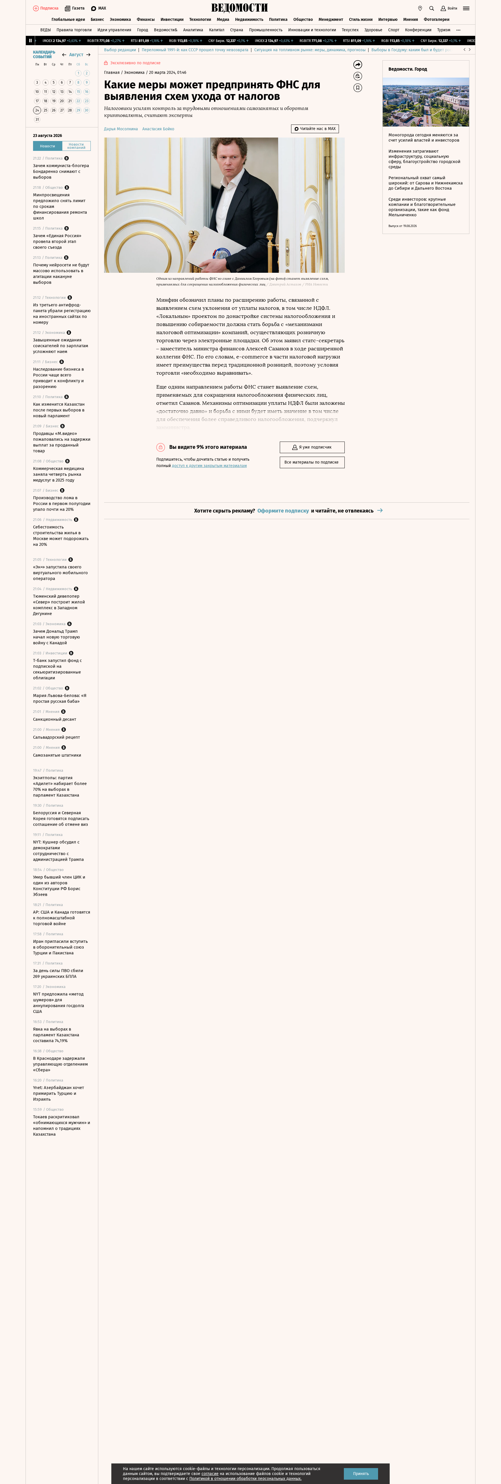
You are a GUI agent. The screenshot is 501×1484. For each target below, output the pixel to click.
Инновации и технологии (312, 30)
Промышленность (265, 30)
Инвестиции (172, 19)
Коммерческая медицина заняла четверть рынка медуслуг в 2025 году (58, 474)
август (76, 54)
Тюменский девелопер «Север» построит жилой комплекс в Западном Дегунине (59, 605)
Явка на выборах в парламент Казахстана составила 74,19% (56, 1034)
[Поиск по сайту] (432, 8)
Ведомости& (165, 30)
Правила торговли (74, 30)
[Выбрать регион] (420, 8)
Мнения (410, 19)
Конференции (418, 30)
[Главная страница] (239, 8)
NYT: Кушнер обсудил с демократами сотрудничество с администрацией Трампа (58, 850)
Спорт (393, 30)
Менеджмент (331, 19)
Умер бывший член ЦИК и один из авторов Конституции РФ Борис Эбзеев (59, 885)
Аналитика (193, 30)
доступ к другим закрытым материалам (209, 465)
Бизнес (97, 19)
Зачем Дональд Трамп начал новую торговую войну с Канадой (56, 637)
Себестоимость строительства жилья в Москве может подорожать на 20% (61, 535)
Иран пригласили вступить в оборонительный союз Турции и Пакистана (60, 947)
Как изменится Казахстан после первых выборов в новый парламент (59, 410)
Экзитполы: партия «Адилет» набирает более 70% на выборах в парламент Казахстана (60, 786)
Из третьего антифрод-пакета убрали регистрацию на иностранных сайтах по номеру (62, 313)
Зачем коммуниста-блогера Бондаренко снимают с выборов (61, 171)
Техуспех (350, 30)
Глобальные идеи (68, 19)
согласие (210, 1473)
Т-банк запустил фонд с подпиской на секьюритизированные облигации (57, 669)
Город (142, 30)
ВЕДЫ (45, 30)
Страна (236, 30)
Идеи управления (114, 30)
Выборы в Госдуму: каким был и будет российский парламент (430, 49)
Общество (303, 19)
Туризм (443, 30)
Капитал (216, 30)
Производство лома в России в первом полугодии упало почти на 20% (61, 503)
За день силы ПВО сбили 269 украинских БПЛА (58, 973)
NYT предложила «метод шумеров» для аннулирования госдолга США (58, 1002)
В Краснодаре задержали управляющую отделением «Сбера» (60, 1064)
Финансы (146, 19)
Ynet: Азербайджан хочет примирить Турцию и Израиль (58, 1093)
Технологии (200, 19)
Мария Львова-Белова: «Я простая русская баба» (59, 698)
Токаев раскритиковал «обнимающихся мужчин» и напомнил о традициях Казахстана (61, 1125)
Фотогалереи (436, 19)
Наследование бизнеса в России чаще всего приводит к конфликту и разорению (58, 378)
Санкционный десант (54, 719)
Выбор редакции (120, 49)
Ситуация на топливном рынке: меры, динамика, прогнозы (310, 49)
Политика (278, 19)
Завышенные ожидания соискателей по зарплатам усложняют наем (60, 345)
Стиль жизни (361, 19)
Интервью (387, 19)
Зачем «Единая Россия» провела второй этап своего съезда (57, 241)
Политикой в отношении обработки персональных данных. (245, 1478)
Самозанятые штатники (57, 755)
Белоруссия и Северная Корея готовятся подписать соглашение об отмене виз (61, 818)
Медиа (223, 19)
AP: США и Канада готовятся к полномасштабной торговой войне (61, 918)
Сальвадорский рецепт (56, 737)
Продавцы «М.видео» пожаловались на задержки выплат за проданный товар (61, 442)
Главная (112, 72)
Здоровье (373, 30)
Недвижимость (249, 19)
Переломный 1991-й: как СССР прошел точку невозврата (195, 49)
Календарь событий (44, 54)
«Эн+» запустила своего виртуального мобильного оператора (60, 572)
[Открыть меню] (466, 8)
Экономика (120, 19)
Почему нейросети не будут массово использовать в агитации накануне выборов (61, 273)
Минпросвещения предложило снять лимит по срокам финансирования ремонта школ (60, 206)
